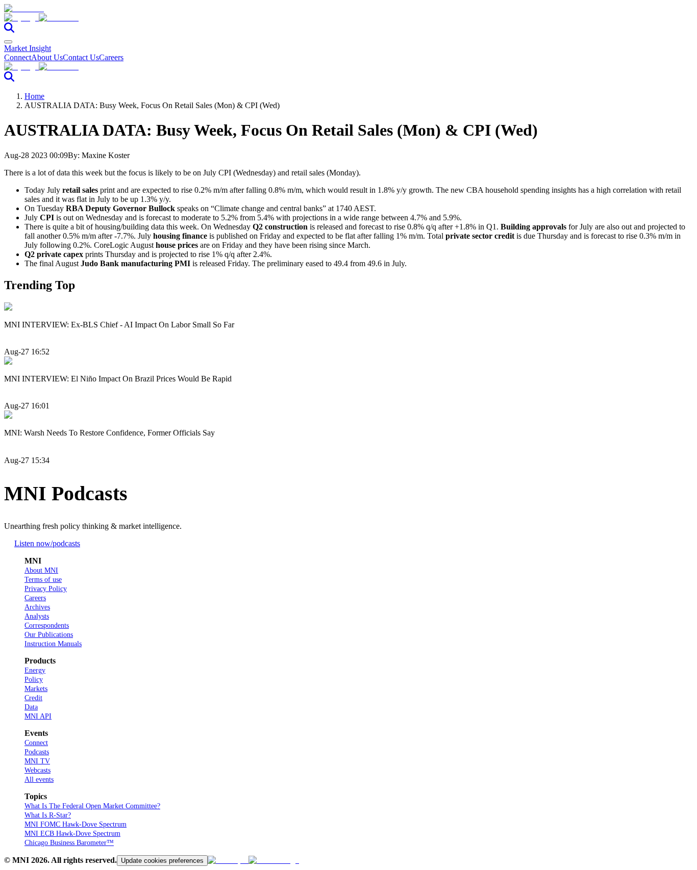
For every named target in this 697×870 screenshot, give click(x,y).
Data (31, 707)
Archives (37, 607)
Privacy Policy (45, 589)
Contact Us (81, 57)
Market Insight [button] (27, 48)
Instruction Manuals (53, 644)
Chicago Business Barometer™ (69, 843)
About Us (47, 57)
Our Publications (48, 634)
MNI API (38, 716)
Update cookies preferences (162, 860)
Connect (17, 57)
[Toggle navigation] (8, 41)
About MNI (41, 570)
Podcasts (36, 752)
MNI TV (37, 761)
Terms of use (43, 579)
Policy (33, 679)
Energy (34, 670)
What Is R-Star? (47, 815)
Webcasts (37, 770)
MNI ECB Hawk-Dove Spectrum (72, 833)
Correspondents (46, 625)
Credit (33, 698)
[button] (348, 17)
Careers (111, 57)
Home (34, 96)
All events (39, 779)
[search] (9, 29)
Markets (35, 689)
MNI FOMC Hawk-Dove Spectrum (75, 824)
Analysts (36, 616)
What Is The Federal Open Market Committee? (92, 806)
